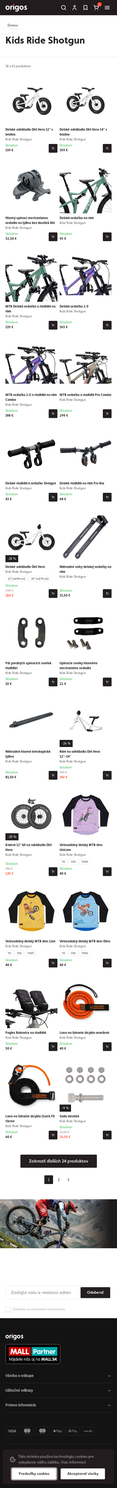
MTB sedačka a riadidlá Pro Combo (85, 395)
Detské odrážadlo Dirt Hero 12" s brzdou (29, 132)
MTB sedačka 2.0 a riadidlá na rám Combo (31, 397)
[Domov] (14, 1336)
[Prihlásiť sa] (74, 7)
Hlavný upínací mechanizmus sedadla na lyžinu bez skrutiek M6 (30, 220)
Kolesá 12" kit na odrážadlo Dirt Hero (28, 847)
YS (63, 861)
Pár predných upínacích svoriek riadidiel (28, 665)
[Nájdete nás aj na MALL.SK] (56, 1354)
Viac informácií (73, 1462)
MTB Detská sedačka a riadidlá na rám (30, 309)
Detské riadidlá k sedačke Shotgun (30, 483)
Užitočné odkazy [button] (19, 1390)
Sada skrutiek (69, 1116)
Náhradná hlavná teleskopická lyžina (27, 754)
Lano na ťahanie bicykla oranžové (84, 1033)
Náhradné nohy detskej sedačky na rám (85, 569)
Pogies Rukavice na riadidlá (25, 1033)
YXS (73, 861)
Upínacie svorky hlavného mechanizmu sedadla (78, 665)
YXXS (85, 861)
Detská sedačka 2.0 (74, 306)
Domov (13, 25)
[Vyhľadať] (63, 7)
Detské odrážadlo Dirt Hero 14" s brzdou (83, 132)
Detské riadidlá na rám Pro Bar (82, 483)
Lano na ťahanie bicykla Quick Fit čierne (30, 1118)
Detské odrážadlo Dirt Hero (25, 567)
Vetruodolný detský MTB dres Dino (85, 941)
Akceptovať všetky (82, 1473)
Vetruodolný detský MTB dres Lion (30, 941)
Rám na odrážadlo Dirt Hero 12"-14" (80, 754)
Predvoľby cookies (34, 1473)
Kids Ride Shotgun (18, 139)
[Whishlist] (85, 7)
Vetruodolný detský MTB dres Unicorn (81, 847)
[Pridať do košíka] (53, 148)
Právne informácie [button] (20, 1405)
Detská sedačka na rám (77, 218)
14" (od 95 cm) (40, 578)
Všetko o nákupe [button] (19, 1375)
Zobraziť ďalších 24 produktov (58, 1161)
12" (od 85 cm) (16, 578)
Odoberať (95, 1292)
